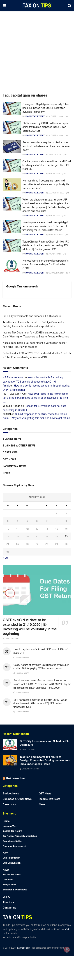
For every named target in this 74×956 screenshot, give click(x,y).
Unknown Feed (16, 778)
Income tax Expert (35, 116)
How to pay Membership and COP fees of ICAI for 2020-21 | (40, 650)
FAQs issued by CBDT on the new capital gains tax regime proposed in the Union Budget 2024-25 (45, 126)
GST (5, 853)
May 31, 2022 (54, 215)
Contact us (9, 907)
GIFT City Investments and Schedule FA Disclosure (32, 316)
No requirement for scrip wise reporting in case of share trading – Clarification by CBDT (45, 264)
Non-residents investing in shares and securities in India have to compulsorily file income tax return (45, 184)
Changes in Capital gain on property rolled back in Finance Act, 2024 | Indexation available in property (45, 107)
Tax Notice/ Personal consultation (20, 836)
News (6, 473)
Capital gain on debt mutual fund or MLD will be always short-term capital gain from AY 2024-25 (46, 165)
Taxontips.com (23, 947)
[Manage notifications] (67, 949)
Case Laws (10, 452)
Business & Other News (19, 445)
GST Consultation (11, 862)
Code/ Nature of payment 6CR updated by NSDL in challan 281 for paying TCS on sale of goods (41, 666)
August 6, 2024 (55, 135)
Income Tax (10, 826)
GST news (9, 459)
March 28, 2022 (55, 234)
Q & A (6, 896)
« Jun (6, 557)
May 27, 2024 (54, 173)
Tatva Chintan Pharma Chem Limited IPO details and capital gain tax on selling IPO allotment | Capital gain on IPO (45, 245)
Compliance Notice (12, 841)
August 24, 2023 (56, 192)
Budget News (12, 438)
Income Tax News (14, 466)
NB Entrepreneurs (13, 377)
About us (8, 902)
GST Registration (11, 857)
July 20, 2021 (54, 253)
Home (6, 821)
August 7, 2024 (55, 116)
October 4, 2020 (56, 273)
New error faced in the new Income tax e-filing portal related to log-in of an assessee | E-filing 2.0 (35, 398)
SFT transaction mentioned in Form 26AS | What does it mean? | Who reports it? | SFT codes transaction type (39, 703)
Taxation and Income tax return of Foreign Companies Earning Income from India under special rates (45, 760)
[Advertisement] (37, 50)
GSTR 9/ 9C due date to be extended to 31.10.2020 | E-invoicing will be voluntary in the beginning (30, 626)
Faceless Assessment (14, 846)
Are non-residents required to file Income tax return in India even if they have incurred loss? (46, 146)
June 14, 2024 (54, 154)
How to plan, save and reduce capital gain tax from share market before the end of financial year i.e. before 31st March (45, 226)
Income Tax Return (12, 830)
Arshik (6, 385)
